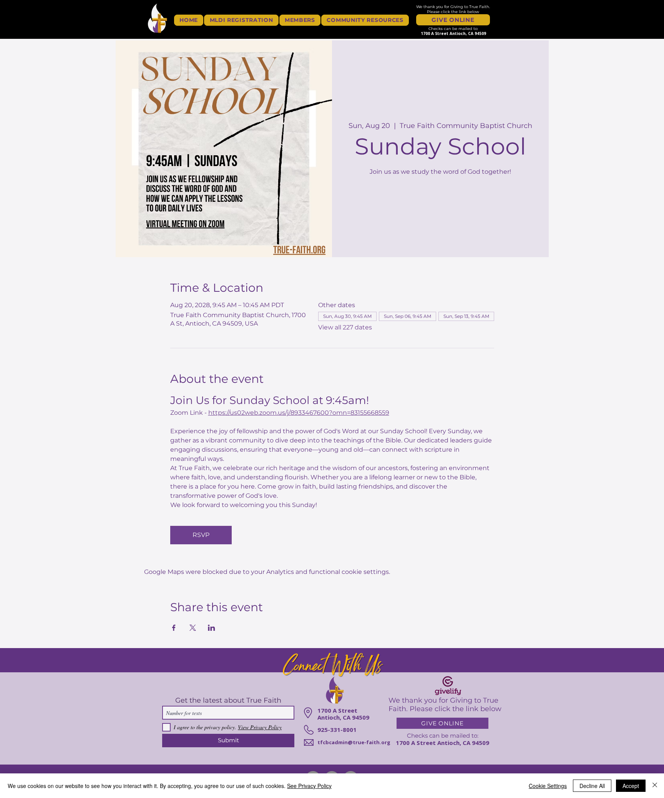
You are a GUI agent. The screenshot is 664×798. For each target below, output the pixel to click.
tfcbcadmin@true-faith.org (353, 742)
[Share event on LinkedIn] (211, 628)
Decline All (592, 786)
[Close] (654, 786)
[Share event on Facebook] (174, 628)
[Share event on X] (192, 628)
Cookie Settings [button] (548, 786)
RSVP (201, 535)
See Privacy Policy (309, 786)
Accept (630, 786)
